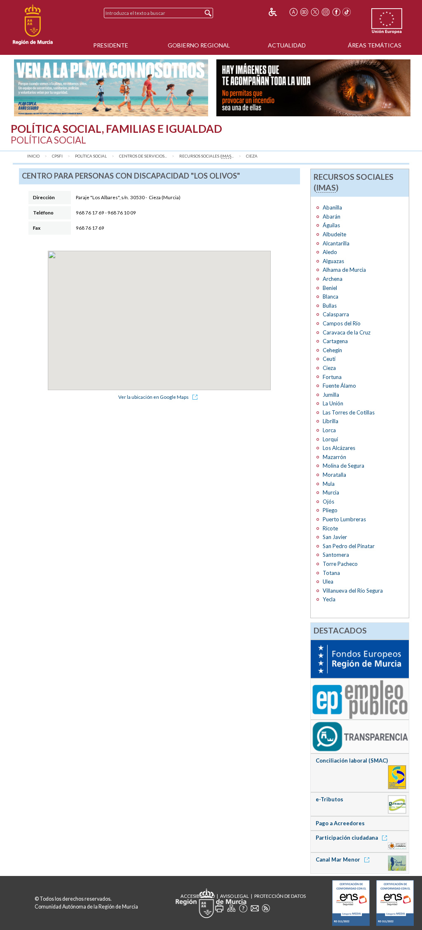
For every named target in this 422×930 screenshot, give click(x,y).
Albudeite (334, 234)
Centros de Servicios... (143, 156)
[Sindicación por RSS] (266, 908)
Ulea (328, 581)
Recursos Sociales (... (206, 156)
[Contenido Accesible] (278, 12)
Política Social (91, 156)
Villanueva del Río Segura (353, 590)
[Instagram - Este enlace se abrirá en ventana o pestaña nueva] (326, 12)
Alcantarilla (336, 243)
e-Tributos (329, 799)
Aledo (330, 252)
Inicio (33, 156)
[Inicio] (33, 24)
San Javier (335, 537)
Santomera (336, 554)
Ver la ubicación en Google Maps (154, 397)
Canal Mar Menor (338, 859)
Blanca (330, 296)
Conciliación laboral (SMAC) (352, 760)
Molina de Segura (343, 465)
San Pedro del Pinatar (349, 546)
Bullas (330, 305)
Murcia (331, 492)
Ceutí (329, 359)
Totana (331, 573)
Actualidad (287, 45)
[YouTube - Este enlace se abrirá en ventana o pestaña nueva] (304, 12)
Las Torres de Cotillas (349, 412)
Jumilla (331, 394)
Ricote (330, 528)
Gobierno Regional (199, 45)
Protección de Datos (280, 896)
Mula (329, 483)
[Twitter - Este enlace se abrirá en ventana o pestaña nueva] (315, 12)
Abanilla (332, 207)
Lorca (329, 430)
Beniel (330, 288)
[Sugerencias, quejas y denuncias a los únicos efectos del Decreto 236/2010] (255, 908)
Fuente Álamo (339, 385)
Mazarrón (334, 457)
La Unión (333, 403)
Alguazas (333, 261)
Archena (332, 278)
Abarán (331, 216)
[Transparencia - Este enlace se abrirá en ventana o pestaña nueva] (360, 736)
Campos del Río (342, 323)
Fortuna (332, 377)
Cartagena (335, 341)
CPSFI (57, 156)
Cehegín (332, 350)
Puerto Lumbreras (344, 519)
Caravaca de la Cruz (346, 332)
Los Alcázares (339, 448)
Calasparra (336, 314)
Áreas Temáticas (374, 45)
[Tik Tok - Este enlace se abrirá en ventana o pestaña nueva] (347, 12)
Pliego (330, 510)
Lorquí (330, 439)
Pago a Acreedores (340, 823)
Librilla (330, 421)
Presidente (110, 45)
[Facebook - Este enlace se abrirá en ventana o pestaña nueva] (336, 12)
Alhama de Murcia (344, 269)
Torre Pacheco (340, 563)
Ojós (328, 501)
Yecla (329, 599)
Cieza (252, 156)
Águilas (331, 225)
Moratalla (334, 474)
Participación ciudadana (347, 837)
